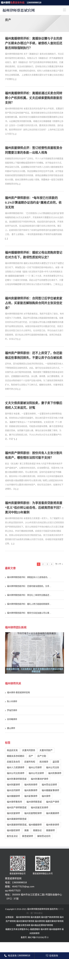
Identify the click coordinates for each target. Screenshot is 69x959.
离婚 (26, 830)
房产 (31, 756)
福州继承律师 (52, 824)
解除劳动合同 (43, 836)
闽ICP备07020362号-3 (37, 937)
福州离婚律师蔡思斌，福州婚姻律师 (24, 824)
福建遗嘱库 (35, 929)
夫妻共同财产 (46, 750)
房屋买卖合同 (13, 761)
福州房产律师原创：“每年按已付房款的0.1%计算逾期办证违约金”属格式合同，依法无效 (33, 202)
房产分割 (41, 756)
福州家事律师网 (23, 917)
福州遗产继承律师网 (50, 917)
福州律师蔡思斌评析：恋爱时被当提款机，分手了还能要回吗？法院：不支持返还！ (29, 586)
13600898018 (34, 2)
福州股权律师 (13, 830)
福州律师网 (40, 921)
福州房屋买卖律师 (39, 807)
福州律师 (5, 2)
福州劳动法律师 (49, 784)
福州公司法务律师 (15, 773)
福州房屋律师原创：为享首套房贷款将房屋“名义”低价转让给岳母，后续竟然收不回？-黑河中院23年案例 (34, 507)
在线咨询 (53, 955)
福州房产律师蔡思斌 (16, 807)
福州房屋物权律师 (33, 813)
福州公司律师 (35, 767)
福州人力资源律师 (15, 767)
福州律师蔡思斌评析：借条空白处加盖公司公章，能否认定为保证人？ (29, 613)
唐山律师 (11, 728)
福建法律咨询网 (23, 925)
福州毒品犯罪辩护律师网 (42, 925)
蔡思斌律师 (27, 836)
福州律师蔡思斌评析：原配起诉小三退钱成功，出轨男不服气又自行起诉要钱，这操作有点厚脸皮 (29, 577)
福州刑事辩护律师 (39, 779)
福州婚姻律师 (13, 796)
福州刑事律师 (54, 773)
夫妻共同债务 (28, 750)
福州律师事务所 (14, 801)
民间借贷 (44, 761)
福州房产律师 (52, 801)
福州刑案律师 (13, 784)
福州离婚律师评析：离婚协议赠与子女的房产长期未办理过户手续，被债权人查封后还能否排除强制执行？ (33, 43)
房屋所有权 (29, 761)
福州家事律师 (30, 796)
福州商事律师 (30, 790)
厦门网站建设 (36, 913)
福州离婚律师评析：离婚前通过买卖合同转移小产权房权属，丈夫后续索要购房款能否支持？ (33, 98)
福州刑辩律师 (30, 784)
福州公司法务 (52, 767)
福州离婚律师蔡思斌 (16, 819)
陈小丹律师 (12, 701)
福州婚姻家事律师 (50, 790)
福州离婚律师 (52, 813)
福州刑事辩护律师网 (25, 921)
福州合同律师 (13, 790)
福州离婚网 (35, 917)
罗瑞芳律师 (12, 710)
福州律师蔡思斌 (34, 801)
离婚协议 (37, 830)
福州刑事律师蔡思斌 (16, 779)
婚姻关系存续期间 (15, 756)
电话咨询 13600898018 (19, 955)
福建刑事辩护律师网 (54, 921)
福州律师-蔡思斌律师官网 (18, 692)
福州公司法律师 (36, 773)
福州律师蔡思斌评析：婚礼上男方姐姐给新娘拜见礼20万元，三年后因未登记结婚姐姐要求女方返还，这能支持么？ (29, 604)
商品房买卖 (12, 750)
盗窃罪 (56, 761)
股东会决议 (12, 836)
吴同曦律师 (12, 719)
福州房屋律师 (13, 813)
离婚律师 (50, 830)
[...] (15, 79)
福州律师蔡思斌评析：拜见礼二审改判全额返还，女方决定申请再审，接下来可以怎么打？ (29, 595)
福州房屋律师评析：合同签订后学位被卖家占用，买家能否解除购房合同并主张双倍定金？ (33, 303)
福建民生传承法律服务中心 (17, 929)
